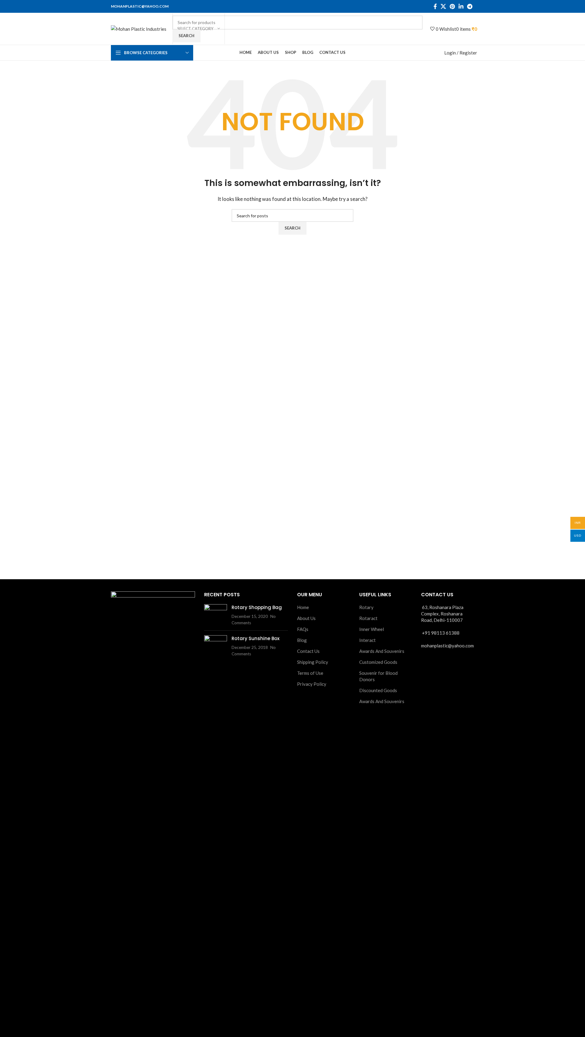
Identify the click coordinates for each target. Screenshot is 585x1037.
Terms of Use (310, 673)
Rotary (366, 607)
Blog (302, 640)
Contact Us (308, 651)
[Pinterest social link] (452, 6)
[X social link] (443, 6)
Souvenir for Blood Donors (378, 676)
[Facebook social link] (435, 6)
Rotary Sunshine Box (255, 638)
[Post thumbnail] (215, 615)
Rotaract (368, 618)
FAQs (302, 629)
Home (303, 607)
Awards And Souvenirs (381, 651)
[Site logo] (138, 28)
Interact (367, 640)
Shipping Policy (312, 662)
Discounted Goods (378, 690)
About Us (306, 618)
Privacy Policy (311, 684)
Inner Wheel (371, 629)
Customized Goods (378, 662)
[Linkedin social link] (461, 6)
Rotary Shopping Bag (257, 607)
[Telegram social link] (469, 6)
